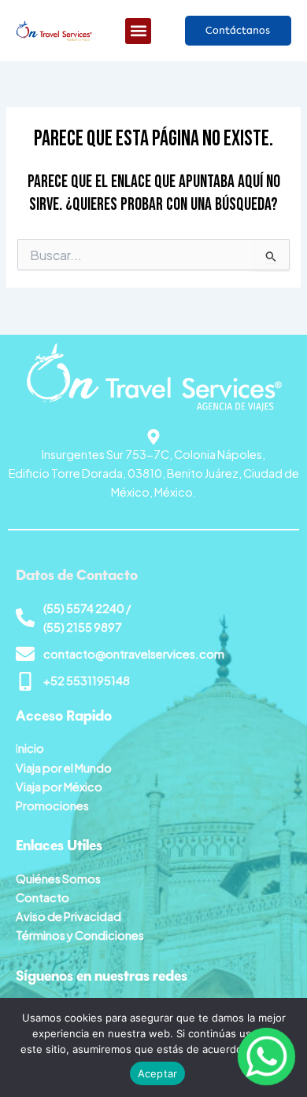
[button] (138, 31)
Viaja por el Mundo (64, 768)
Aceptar (158, 1073)
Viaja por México (59, 787)
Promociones (52, 805)
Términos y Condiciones (80, 935)
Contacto (42, 897)
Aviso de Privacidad (68, 916)
